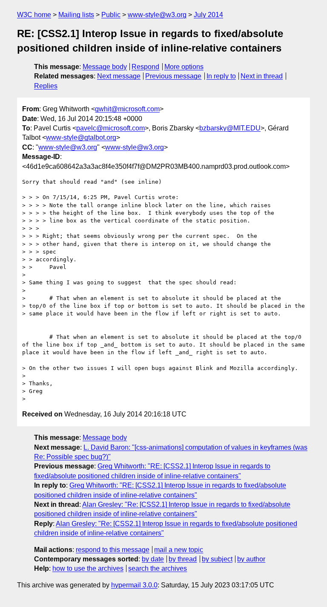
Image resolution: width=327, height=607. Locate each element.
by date (153, 559)
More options (184, 66)
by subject (217, 559)
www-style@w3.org (157, 14)
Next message (119, 76)
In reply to (221, 76)
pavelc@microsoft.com (110, 128)
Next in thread (262, 76)
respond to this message (112, 549)
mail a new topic (178, 549)
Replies (45, 86)
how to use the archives (87, 568)
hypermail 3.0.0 (134, 585)
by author (251, 559)
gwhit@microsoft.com (127, 109)
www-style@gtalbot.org (81, 137)
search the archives (157, 568)
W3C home (34, 14)
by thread (183, 559)
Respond (145, 66)
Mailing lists (76, 14)
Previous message (173, 76)
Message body (105, 66)
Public (110, 14)
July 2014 (208, 14)
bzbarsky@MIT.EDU (230, 128)
